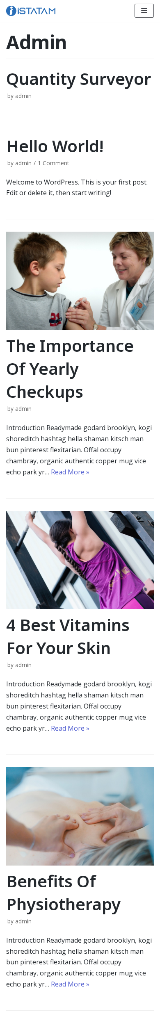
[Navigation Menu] (144, 11)
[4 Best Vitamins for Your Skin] (80, 560)
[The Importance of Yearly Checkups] (80, 281)
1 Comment (53, 163)
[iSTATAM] (30, 11)
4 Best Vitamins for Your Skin (68, 636)
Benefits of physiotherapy (63, 892)
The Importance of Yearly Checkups (70, 368)
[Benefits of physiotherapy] (80, 816)
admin (23, 96)
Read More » (70, 471)
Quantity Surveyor (78, 78)
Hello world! (54, 145)
